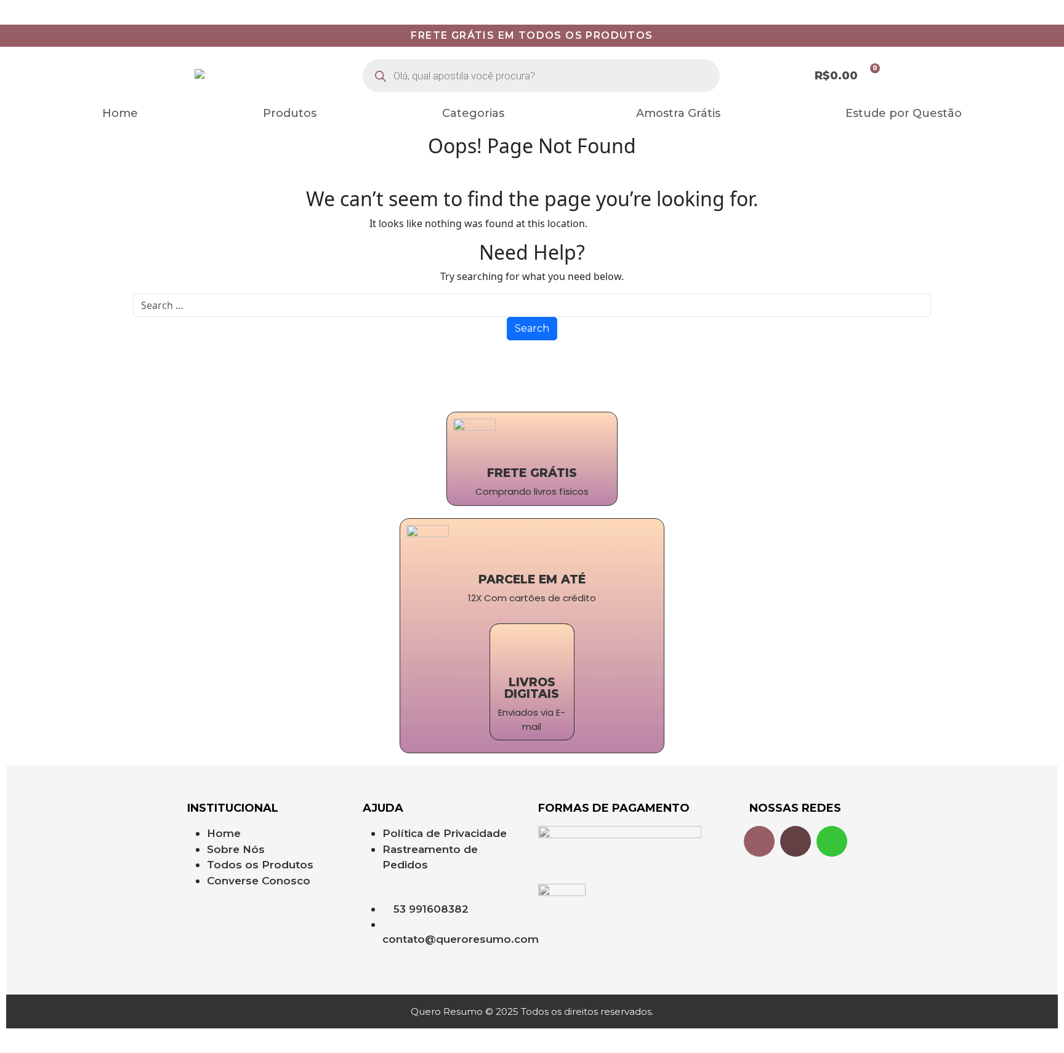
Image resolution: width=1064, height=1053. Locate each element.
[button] (476, 113)
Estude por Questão (903, 113)
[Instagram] (759, 841)
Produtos (289, 113)
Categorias (473, 113)
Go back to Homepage (642, 223)
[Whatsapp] (831, 841)
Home (120, 113)
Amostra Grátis (678, 113)
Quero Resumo (35, 7)
